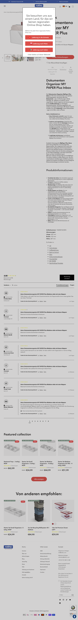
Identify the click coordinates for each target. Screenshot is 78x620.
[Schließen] (53, 9)
